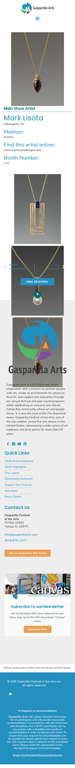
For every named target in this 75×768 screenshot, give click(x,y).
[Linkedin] (25, 443)
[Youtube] (19, 443)
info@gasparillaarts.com (21, 535)
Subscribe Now (37, 629)
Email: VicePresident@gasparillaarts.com (37, 755)
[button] (38, 18)
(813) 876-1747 (16, 540)
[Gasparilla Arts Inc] (37, 698)
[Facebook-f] (8, 443)
